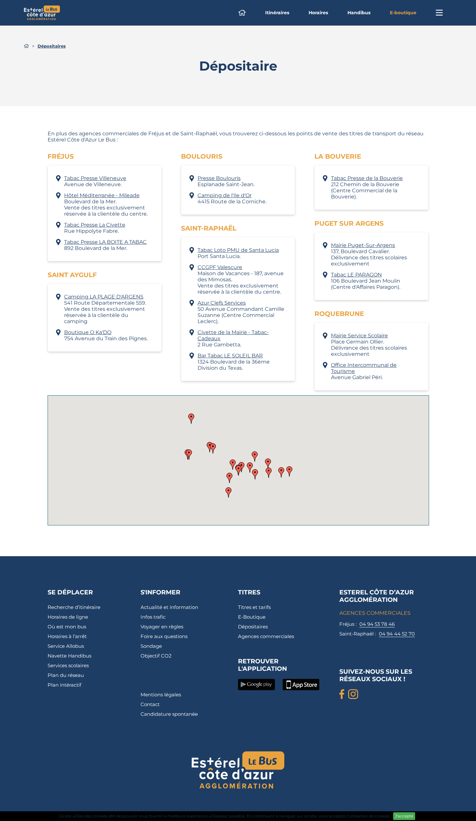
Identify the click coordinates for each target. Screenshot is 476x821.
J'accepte (404, 816)
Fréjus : (367, 624)
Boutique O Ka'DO (87, 332)
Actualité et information (169, 607)
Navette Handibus (69, 656)
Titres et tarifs (254, 607)
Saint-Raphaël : (377, 634)
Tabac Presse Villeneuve (95, 178)
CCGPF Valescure (220, 267)
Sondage (151, 646)
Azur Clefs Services (222, 303)
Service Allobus (66, 646)
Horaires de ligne (68, 617)
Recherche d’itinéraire (74, 607)
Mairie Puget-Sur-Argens (363, 245)
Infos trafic (153, 617)
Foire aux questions (164, 636)
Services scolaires (68, 665)
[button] (268, 472)
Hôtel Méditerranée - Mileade (102, 195)
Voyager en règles (162, 627)
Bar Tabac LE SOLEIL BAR (230, 356)
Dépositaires (253, 627)
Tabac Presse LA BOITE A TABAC (105, 242)
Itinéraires (277, 13)
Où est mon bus (67, 627)
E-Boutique (252, 617)
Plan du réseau (66, 675)
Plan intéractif (64, 685)
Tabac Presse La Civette (94, 225)
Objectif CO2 (156, 656)
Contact (150, 704)
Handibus (358, 13)
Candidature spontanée (169, 714)
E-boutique (403, 13)
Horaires (318, 13)
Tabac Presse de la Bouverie (367, 178)
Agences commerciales (266, 636)
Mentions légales (161, 695)
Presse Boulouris (219, 178)
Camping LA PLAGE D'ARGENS (103, 297)
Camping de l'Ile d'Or (225, 195)
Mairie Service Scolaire (359, 335)
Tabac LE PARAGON (356, 275)
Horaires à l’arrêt (67, 636)
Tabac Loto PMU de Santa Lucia (238, 250)
